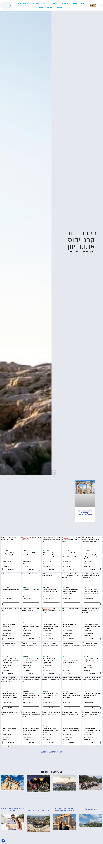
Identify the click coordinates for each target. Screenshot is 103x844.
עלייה (45, 3)
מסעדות (49, 8)
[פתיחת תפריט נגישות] (3, 840)
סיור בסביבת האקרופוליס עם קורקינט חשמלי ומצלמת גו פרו (90, 808)
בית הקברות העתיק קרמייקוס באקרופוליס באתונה (84, 513)
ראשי (82, 3)
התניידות (36, 3)
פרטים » (84, 519)
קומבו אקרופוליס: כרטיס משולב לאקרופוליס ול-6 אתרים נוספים (64, 809)
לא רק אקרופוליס (23, 3)
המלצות (59, 8)
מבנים (75, 3)
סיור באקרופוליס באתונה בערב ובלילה (38, 810)
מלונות (55, 3)
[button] (101, 5)
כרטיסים (65, 3)
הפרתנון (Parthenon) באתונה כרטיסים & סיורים (12, 809)
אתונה (41, 8)
